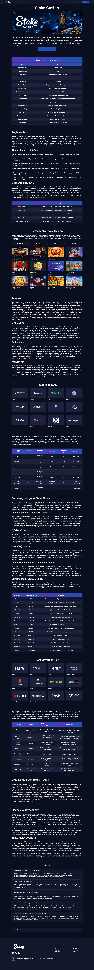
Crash (55, 243)
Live (37, 243)
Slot (73, 243)
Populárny (19, 243)
